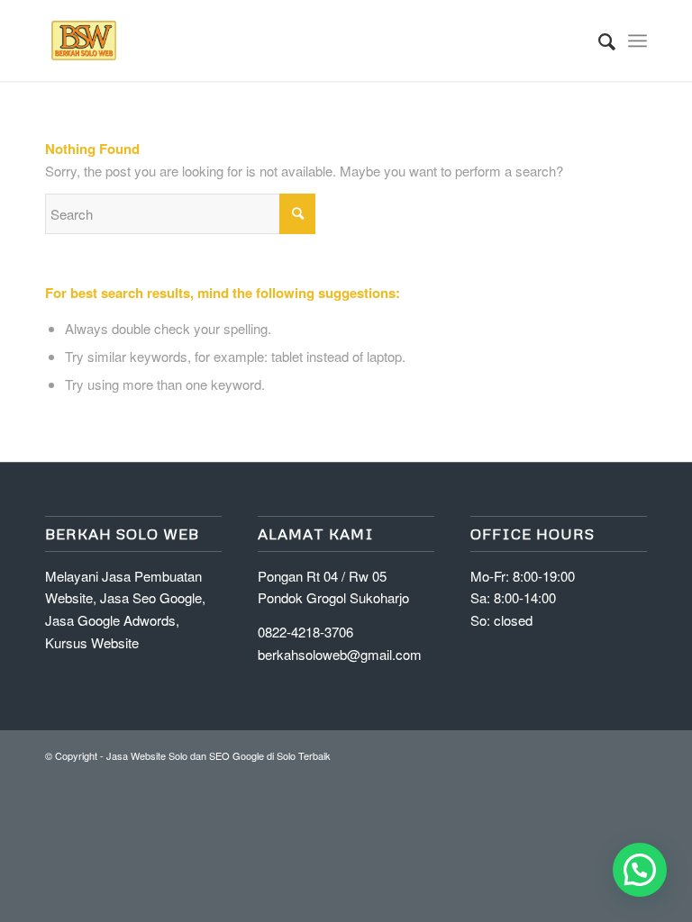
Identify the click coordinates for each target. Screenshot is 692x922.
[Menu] (637, 40)
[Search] (597, 40)
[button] (640, 870)
